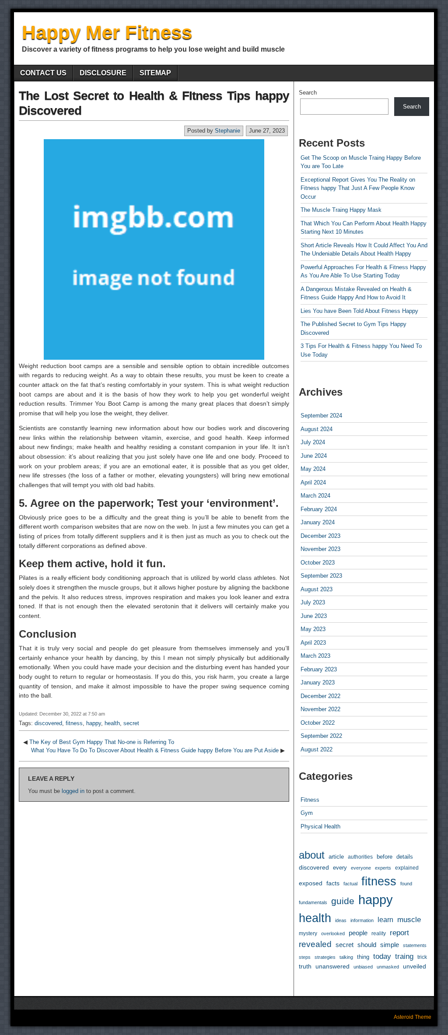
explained (407, 868)
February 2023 (319, 669)
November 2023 (320, 549)
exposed (310, 883)
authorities (360, 857)
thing (363, 957)
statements (415, 945)
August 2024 (316, 429)
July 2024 (313, 442)
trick (422, 957)
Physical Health (320, 826)
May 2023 (313, 629)
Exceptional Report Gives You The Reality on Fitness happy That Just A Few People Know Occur (358, 188)
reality (378, 933)
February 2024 (319, 509)
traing (404, 956)
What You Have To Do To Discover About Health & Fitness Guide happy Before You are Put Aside (155, 750)
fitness (74, 723)
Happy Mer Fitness (107, 32)
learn (385, 919)
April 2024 (313, 482)
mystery (308, 933)
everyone (361, 867)
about (312, 855)
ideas (340, 920)
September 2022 (321, 736)
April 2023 (313, 642)
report (399, 933)
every (340, 868)
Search (308, 92)
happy (93, 723)
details (404, 857)
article (336, 856)
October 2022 (318, 722)
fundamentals (313, 902)
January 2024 (318, 522)
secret (131, 723)
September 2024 (321, 415)
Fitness (310, 799)
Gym (307, 813)
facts (333, 883)
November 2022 (320, 709)
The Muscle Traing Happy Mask (341, 210)
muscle (409, 920)
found (406, 883)
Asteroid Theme (412, 1017)
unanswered (332, 966)
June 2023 (314, 616)
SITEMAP (155, 73)
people (358, 933)
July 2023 (313, 602)
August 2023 (316, 589)
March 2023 (315, 656)
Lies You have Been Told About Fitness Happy (359, 311)
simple (389, 944)
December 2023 (320, 536)
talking (346, 957)
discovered (48, 723)
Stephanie (227, 130)
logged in (73, 791)
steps (305, 957)
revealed (315, 944)
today (382, 956)
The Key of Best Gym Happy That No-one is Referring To (101, 742)
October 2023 (318, 562)
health (112, 723)
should (366, 944)
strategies (325, 957)
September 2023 (321, 575)
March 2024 (315, 495)
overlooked (333, 933)
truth (305, 966)
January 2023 (318, 682)
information (362, 920)
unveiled (414, 966)
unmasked (388, 966)
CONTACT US (43, 73)
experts (383, 867)
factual (350, 883)
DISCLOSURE (103, 73)
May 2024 (313, 469)
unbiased (363, 966)
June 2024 (314, 456)
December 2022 (320, 696)
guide (342, 901)
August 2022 (316, 749)
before (384, 857)
